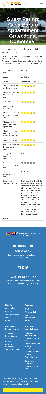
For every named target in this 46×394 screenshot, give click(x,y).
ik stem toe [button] (23, 390)
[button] (29, 384)
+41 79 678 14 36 (23, 277)
